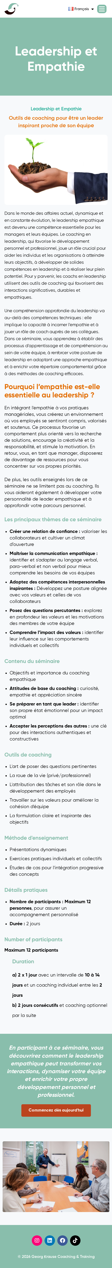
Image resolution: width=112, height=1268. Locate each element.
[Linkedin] (50, 1240)
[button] (56, 1110)
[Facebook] (62, 1240)
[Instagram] (37, 1240)
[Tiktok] (75, 1240)
